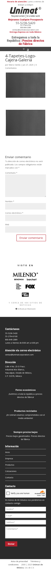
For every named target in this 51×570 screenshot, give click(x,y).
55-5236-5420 (25, 23)
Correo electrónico (14, 213)
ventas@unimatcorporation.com (25, 30)
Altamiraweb (31, 309)
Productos (9, 465)
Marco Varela (14, 65)
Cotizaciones (10, 471)
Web (7, 224)
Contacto (9, 477)
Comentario (11, 173)
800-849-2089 (25, 27)
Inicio (7, 452)
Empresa (9, 458)
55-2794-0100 (25, 25)
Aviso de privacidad (19, 561)
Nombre (9, 201)
